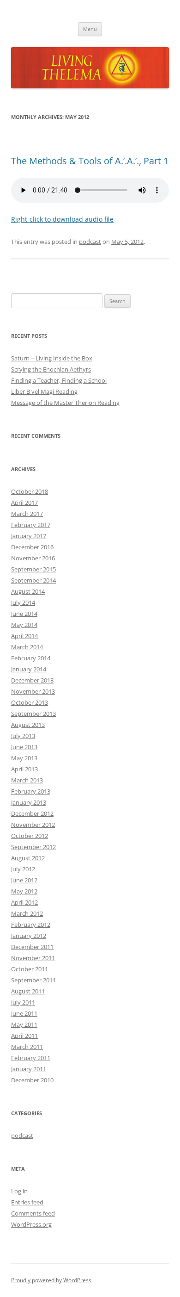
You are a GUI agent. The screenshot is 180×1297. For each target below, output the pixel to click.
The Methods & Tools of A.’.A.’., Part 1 (89, 161)
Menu (90, 28)
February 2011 (30, 1058)
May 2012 (24, 891)
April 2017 (24, 502)
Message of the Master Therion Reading (65, 402)
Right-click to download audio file (62, 219)
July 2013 (23, 736)
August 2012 (28, 858)
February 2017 (30, 525)
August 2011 (28, 991)
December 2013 (32, 680)
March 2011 (27, 1047)
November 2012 (33, 824)
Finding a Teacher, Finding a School (59, 380)
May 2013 (24, 758)
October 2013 (29, 702)
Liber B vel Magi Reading (44, 391)
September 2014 (33, 580)
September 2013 (33, 713)
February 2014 (30, 658)
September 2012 (33, 847)
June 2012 (24, 880)
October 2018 (29, 491)
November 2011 (33, 958)
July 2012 (23, 869)
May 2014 (24, 625)
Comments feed (33, 1213)
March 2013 (27, 780)
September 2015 (33, 569)
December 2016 (32, 547)
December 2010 (32, 1080)
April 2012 (24, 902)
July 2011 (23, 1002)
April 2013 (24, 769)
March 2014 (27, 647)
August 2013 (28, 724)
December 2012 (32, 813)
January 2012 (28, 935)
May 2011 (24, 1024)
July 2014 (23, 602)
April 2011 (24, 1035)
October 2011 (29, 969)
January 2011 (28, 1069)
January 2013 (28, 802)
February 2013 (30, 791)
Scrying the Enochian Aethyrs (51, 369)
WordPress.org (31, 1224)
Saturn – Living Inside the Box (51, 358)
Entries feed (27, 1202)
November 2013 (33, 691)
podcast (90, 241)
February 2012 (30, 924)
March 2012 (27, 913)
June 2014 (24, 613)
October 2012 (29, 836)
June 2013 (24, 747)
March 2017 (27, 513)
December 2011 (32, 947)
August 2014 (28, 591)
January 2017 (28, 536)
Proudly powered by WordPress (51, 1280)
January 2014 (28, 669)
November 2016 (33, 558)
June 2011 (24, 1013)
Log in (19, 1191)
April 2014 (24, 636)
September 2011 (33, 980)
